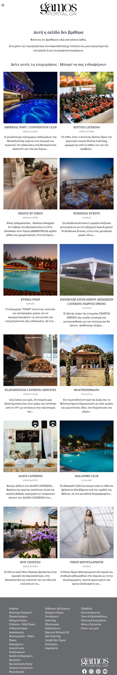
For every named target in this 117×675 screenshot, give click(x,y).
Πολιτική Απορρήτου (93, 620)
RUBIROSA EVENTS (86, 213)
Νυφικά (13, 608)
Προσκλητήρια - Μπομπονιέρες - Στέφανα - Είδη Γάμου (22, 620)
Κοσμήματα (16, 644)
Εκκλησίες (51, 644)
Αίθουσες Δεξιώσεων (57, 608)
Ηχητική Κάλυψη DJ (57, 632)
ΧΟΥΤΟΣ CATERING (86, 127)
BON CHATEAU (30, 562)
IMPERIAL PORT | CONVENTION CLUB (30, 127)
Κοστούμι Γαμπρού (20, 612)
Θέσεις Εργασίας (91, 624)
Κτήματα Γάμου (54, 612)
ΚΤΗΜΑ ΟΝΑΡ (30, 299)
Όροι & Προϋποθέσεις (94, 616)
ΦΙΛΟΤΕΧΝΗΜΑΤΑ (86, 390)
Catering (50, 620)
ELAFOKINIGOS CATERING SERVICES (30, 390)
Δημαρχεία (51, 648)
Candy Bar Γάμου (55, 640)
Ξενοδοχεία (52, 616)
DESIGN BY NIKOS (30, 213)
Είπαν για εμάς (90, 628)
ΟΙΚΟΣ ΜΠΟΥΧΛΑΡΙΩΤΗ (86, 562)
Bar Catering (53, 636)
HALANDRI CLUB (86, 476)
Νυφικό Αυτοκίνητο (21, 668)
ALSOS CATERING (30, 476)
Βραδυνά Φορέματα (21, 656)
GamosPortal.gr (59, 46)
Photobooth (16, 672)
